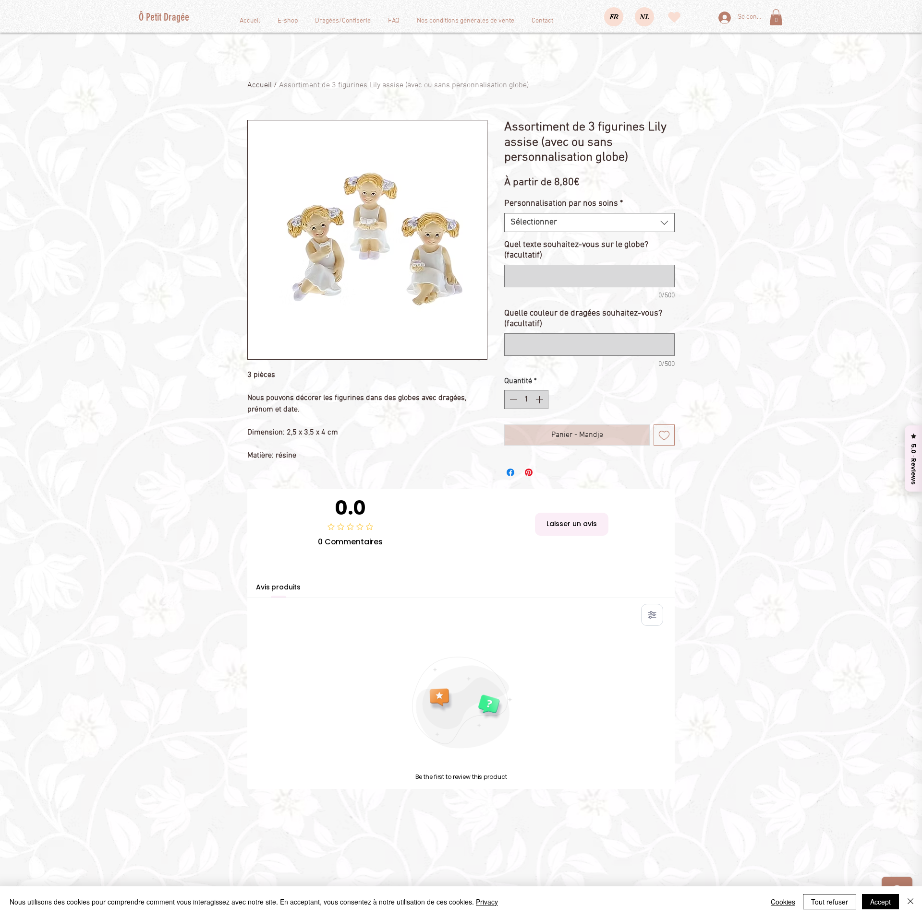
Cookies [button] (783, 901)
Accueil (259, 85)
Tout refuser (829, 901)
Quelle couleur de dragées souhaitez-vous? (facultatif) (583, 318)
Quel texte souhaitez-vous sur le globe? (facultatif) (576, 250)
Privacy (487, 901)
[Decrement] (512, 399)
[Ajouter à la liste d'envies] (664, 435)
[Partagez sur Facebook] (510, 472)
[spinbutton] (526, 399)
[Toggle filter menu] (652, 615)
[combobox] (589, 222)
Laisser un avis (571, 524)
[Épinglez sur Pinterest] (528, 472)
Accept (880, 901)
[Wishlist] (674, 17)
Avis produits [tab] (278, 587)
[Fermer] (910, 901)
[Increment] (540, 399)
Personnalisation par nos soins (563, 204)
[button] (776, 17)
